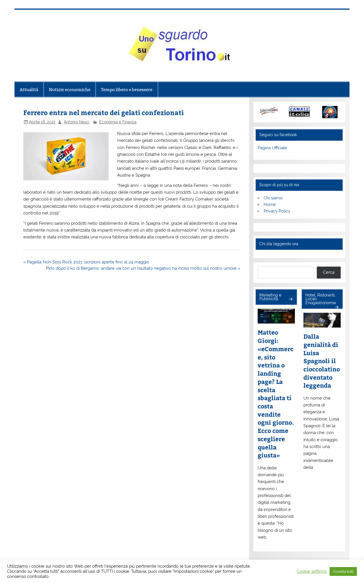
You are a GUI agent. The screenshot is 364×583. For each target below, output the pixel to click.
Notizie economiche (69, 89)
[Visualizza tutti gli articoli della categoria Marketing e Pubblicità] (290, 299)
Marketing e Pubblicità (270, 297)
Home (270, 204)
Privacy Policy (277, 211)
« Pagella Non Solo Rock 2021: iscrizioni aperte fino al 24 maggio (86, 262)
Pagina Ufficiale (272, 147)
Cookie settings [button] (312, 571)
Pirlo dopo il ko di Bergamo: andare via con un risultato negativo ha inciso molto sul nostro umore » (143, 268)
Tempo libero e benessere (126, 89)
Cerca (328, 272)
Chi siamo (273, 198)
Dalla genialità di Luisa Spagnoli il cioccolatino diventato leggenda (321, 360)
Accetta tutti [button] (343, 571)
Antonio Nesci (76, 122)
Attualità (29, 89)
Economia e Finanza (117, 122)
